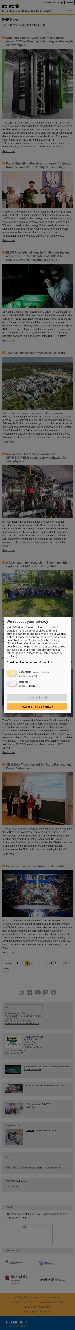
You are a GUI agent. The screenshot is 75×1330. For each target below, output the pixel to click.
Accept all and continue (37, 706)
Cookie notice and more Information (29, 662)
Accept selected (37, 697)
